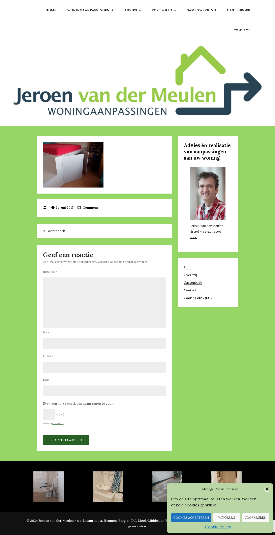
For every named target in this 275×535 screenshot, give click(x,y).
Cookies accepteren (191, 518)
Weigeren (226, 518)
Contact (242, 30)
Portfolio (162, 10)
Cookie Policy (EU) (198, 298)
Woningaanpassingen (88, 10)
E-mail (48, 356)
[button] (267, 489)
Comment (90, 207)
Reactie (50, 272)
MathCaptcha (58, 424)
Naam (47, 332)
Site (46, 380)
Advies (130, 10)
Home (50, 10)
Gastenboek (238, 10)
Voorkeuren (255, 518)
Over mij (190, 275)
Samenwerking (201, 10)
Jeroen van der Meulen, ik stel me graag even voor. (207, 231)
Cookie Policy (218, 526)
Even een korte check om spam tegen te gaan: (78, 403)
